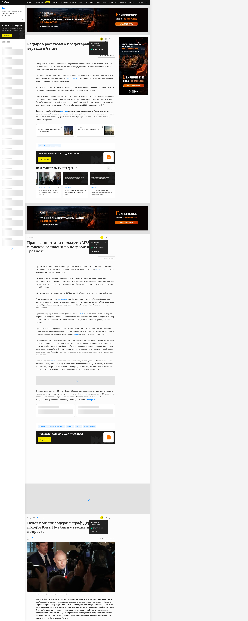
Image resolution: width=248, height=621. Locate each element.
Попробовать (95, 53)
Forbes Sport (68, 187)
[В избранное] (61, 126)
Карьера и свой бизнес (44, 187)
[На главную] (5, 2)
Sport (98, 2)
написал (53, 361)
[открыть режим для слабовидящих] (101, 39)
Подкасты (73, 2)
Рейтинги (55, 2)
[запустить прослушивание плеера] (105, 39)
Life (86, 2)
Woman (92, 2)
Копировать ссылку (108, 56)
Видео (80, 2)
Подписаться (44, 160)
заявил (80, 314)
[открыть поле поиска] (147, 2)
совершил (64, 111)
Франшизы (64, 2)
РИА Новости (100, 269)
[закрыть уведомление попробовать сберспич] (105, 44)
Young (104, 2)
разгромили (62, 299)
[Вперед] (118, 130)
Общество (94, 187)
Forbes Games (42, 2)
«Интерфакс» (72, 78)
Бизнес (93, 452)
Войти (141, 2)
